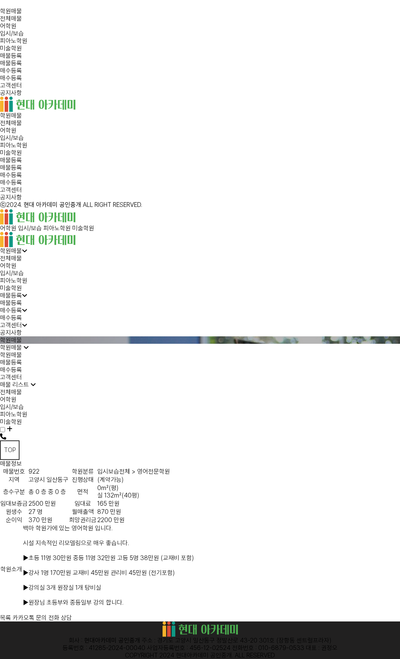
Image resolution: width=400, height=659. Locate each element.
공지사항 (11, 93)
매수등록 (11, 70)
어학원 (8, 26)
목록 (5, 617)
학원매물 (11, 11)
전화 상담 (60, 617)
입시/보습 (12, 33)
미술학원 (11, 48)
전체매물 (11, 18)
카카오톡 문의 (29, 617)
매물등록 (11, 55)
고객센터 (11, 85)
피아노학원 (13, 41)
